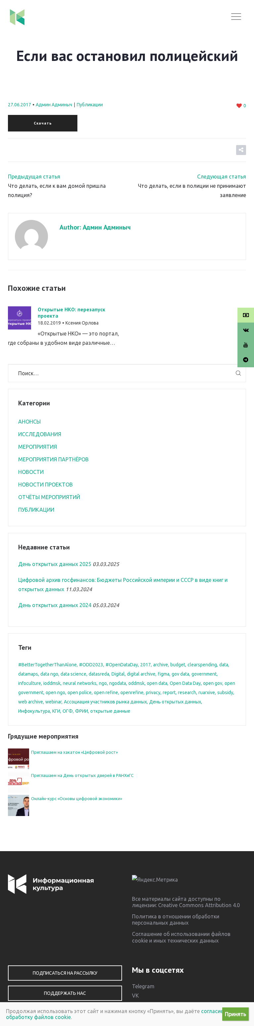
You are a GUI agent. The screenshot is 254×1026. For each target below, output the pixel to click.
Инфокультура (34, 711)
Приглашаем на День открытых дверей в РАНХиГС (82, 775)
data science (73, 674)
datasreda (99, 674)
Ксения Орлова (82, 323)
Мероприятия (37, 447)
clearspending (202, 664)
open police (79, 692)
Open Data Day (185, 683)
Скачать (43, 123)
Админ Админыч (54, 104)
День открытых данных (175, 701)
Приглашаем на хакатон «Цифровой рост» (74, 752)
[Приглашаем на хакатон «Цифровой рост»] (18, 758)
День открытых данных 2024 (54, 605)
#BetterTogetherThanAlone (47, 664)
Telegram (143, 986)
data (223, 664)
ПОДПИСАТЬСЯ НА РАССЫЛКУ (65, 973)
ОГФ (68, 711)
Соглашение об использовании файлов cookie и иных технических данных (181, 937)
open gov (212, 683)
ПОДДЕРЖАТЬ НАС (65, 993)
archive (160, 664)
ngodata (117, 683)
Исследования (39, 434)
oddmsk (136, 683)
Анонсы (29, 422)
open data (157, 683)
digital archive (141, 674)
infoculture (29, 683)
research (187, 692)
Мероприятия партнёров (53, 459)
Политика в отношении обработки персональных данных (175, 919)
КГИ (56, 711)
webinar (53, 701)
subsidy (225, 692)
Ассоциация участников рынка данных (105, 701)
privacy (153, 692)
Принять (235, 1014)
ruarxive (206, 692)
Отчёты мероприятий (49, 497)
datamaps (28, 674)
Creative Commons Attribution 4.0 (199, 905)
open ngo (55, 692)
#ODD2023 (91, 664)
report (169, 692)
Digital (118, 674)
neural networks (80, 683)
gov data (180, 674)
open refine (106, 692)
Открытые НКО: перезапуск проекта (71, 312)
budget (177, 664)
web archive (30, 701)
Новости (31, 472)
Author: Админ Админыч (95, 227)
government (204, 674)
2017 (145, 664)
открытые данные (110, 711)
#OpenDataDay (122, 664)
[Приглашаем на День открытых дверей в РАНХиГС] (18, 782)
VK (135, 996)
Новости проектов (45, 484)
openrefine (132, 692)
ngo (103, 683)
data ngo (49, 674)
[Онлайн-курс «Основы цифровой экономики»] (18, 805)
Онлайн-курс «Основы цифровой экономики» (76, 798)
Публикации (90, 104)
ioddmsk (52, 683)
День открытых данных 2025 (54, 564)
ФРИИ (81, 711)
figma (163, 674)
